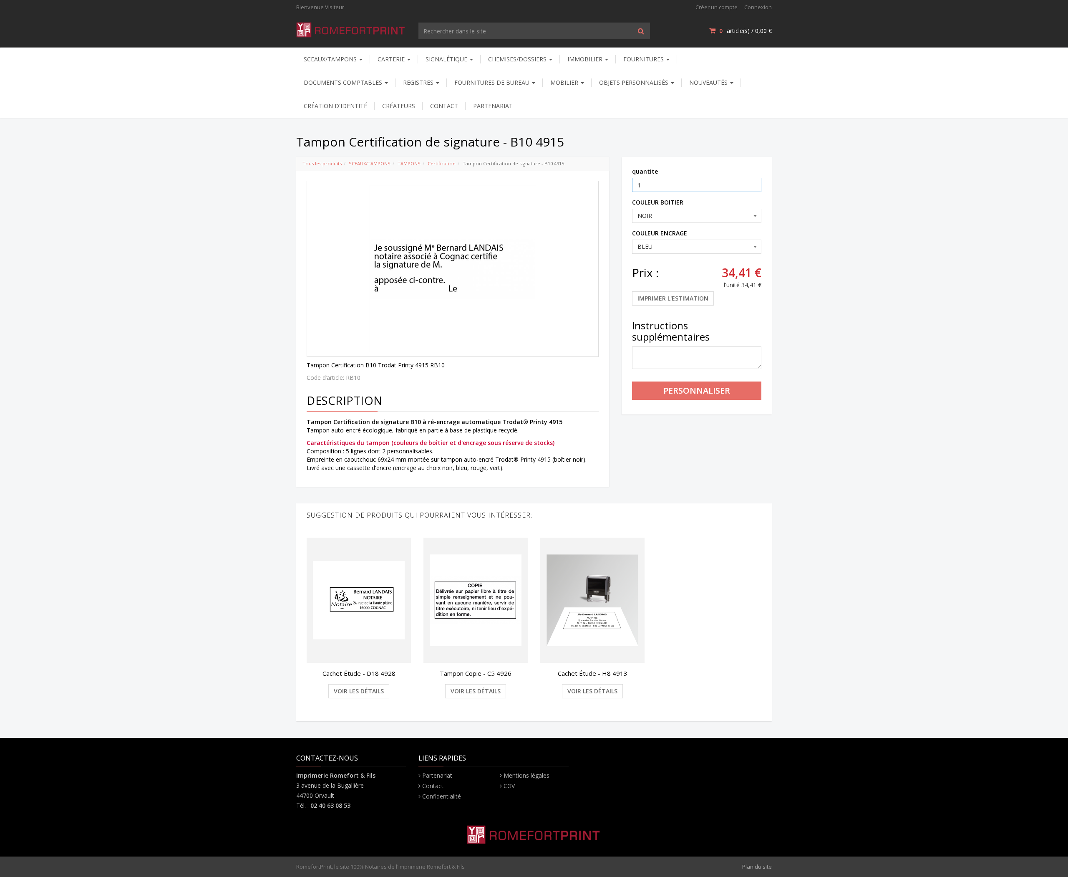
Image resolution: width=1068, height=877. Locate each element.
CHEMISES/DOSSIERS (518, 59)
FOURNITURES (644, 59)
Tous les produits (322, 163)
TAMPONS (409, 163)
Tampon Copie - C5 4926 (475, 673)
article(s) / (745, 31)
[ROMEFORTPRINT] (351, 28)
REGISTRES (419, 82)
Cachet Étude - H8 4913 (592, 673)
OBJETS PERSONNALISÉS (634, 82)
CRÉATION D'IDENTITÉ (335, 106)
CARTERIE (392, 59)
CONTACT (444, 106)
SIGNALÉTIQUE (447, 59)
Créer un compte (716, 7)
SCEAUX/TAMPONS (331, 59)
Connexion (758, 7)
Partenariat (437, 775)
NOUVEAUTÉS (709, 82)
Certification (442, 163)
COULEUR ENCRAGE (659, 233)
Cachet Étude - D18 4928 (358, 673)
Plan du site (757, 866)
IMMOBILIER (585, 59)
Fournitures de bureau (492, 82)
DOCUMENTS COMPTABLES (344, 82)
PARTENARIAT (493, 106)
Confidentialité (441, 796)
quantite (645, 171)
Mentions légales (526, 775)
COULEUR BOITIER (657, 202)
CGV (509, 786)
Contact (432, 786)
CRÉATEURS (398, 106)
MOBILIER (565, 82)
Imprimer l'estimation (672, 298)
